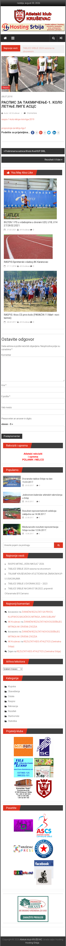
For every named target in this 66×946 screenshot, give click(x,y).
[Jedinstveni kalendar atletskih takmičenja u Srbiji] (12, 497)
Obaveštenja (14, 691)
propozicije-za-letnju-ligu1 (13, 128)
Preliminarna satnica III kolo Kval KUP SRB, (25, 151)
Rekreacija (13, 706)
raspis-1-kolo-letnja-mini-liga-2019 (17, 119)
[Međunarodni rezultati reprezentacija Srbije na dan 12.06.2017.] (12, 529)
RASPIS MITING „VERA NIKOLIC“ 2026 (26, 564)
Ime (3, 385)
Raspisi (6, 87)
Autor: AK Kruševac (11, 113)
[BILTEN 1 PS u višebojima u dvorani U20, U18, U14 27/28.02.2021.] (30, 198)
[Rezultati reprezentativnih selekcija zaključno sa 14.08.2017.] (12, 513)
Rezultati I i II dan (53, 159)
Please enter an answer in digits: (16, 418)
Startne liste (13, 716)
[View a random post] (61, 38)
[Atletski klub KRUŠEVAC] (33, 16)
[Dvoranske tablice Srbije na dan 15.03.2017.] (12, 481)
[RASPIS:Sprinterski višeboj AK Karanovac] (28, 246)
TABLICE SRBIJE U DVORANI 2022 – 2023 (27, 583)
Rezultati (12, 711)
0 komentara (31, 113)
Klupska (12, 686)
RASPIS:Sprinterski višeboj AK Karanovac (26, 261)
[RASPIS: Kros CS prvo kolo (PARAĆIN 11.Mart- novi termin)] (30, 291)
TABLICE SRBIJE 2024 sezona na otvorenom (29, 569)
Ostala (11, 696)
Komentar (6, 355)
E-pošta (5, 396)
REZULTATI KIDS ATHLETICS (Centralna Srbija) (39, 651)
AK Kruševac (24, 230)
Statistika (12, 721)
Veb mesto (6, 407)
